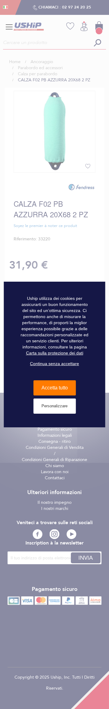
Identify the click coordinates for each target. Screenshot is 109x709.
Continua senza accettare (54, 363)
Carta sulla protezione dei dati (54, 353)
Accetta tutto (54, 387)
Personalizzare (54, 406)
